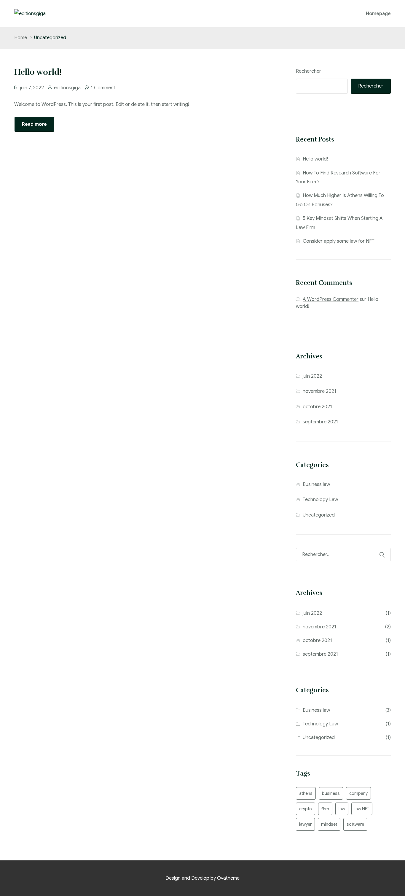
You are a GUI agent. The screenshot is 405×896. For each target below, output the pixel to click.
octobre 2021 (317, 407)
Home (20, 38)
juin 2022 (312, 376)
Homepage (378, 14)
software (355, 824)
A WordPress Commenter (330, 299)
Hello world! (315, 159)
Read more (34, 124)
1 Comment (103, 88)
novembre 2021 (319, 391)
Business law (316, 484)
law (342, 808)
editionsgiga (67, 88)
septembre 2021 (320, 422)
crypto (305, 808)
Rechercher (308, 71)
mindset (329, 824)
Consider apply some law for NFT (338, 241)
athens (305, 793)
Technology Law (320, 500)
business (331, 793)
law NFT (362, 808)
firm (325, 808)
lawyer (305, 824)
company (358, 793)
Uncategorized (319, 515)
